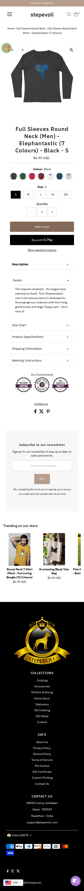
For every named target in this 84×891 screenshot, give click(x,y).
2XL (66, 194)
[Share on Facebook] (35, 412)
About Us (42, 742)
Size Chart (19, 325)
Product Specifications (27, 337)
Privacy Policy (42, 748)
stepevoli (42, 14)
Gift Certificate (42, 772)
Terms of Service (42, 760)
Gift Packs (42, 716)
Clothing (42, 680)
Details (17, 280)
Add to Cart (42, 227)
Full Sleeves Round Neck (30, 28)
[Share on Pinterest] (48, 412)
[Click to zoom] (71, 50)
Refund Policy (42, 754)
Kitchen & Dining (42, 692)
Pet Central (42, 766)
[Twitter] (18, 871)
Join (42, 479)
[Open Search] (69, 14)
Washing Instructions (27, 360)
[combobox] (13, 882)
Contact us (41, 404)
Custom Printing (42, 777)
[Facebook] (8, 871)
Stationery (42, 704)
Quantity (42, 204)
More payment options (42, 250)
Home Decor (42, 698)
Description (20, 264)
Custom (42, 722)
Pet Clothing (42, 710)
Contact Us (42, 784)
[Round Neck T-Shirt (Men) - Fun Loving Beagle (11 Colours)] (19, 549)
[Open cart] (76, 14)
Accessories (42, 686)
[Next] (22, 50)
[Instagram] (12, 871)
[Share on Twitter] (41, 412)
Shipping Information (27, 349)
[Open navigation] (9, 14)
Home (10, 28)
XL (53, 194)
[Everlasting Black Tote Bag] (54, 549)
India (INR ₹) (20, 835)
